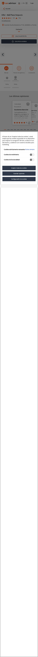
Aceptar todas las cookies (19, 168)
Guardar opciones (19, 173)
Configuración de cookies (19, 179)
